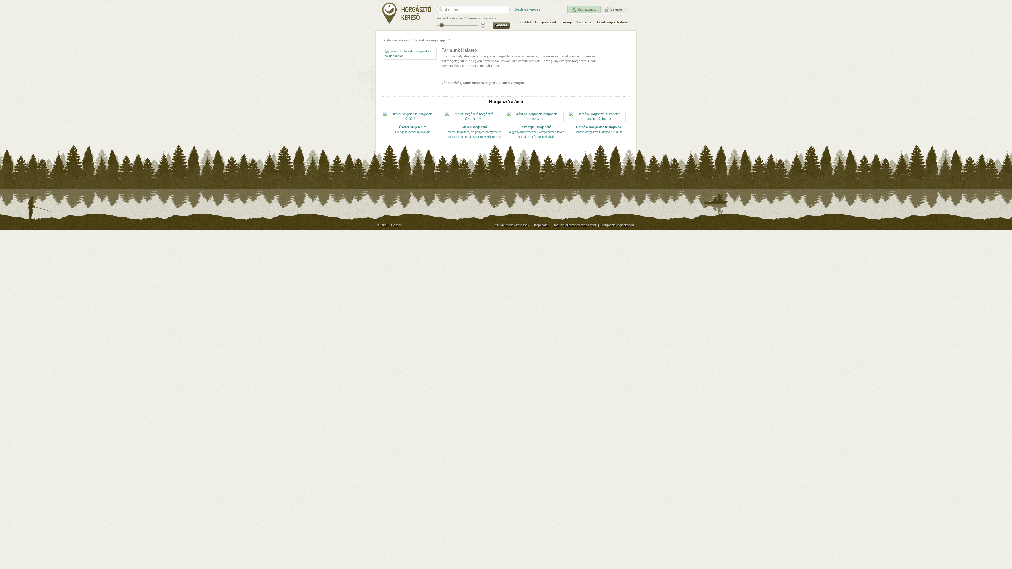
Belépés (616, 9)
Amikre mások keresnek (512, 225)
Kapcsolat (584, 22)
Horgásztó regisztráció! (617, 225)
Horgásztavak (546, 22)
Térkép (566, 22)
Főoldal (524, 22)
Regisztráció (586, 9)
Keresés (501, 25)
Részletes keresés (527, 9)
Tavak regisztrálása (612, 22)
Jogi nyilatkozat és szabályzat (574, 225)
